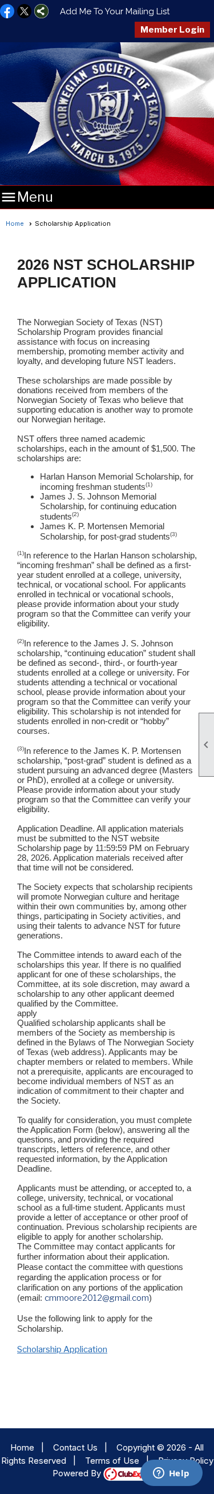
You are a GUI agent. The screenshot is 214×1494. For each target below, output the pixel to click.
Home (15, 223)
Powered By (78, 1473)
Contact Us (75, 1447)
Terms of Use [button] (112, 1460)
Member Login (172, 30)
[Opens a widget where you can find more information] (171, 1474)
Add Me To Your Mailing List (114, 11)
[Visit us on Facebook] (7, 12)
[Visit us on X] (24, 12)
